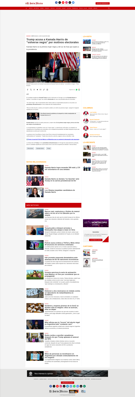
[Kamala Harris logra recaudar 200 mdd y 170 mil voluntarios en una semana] (35, 169)
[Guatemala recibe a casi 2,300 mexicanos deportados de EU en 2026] (87, 154)
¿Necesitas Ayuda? (67, 382)
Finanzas (47, 8)
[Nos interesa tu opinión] (67, 373)
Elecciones (30, 148)
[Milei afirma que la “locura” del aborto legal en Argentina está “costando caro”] (35, 325)
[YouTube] (63, 2)
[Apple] (81, 386)
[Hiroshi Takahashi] (86, 121)
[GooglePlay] (84, 386)
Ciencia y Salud (83, 8)
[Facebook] (56, 2)
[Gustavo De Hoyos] (86, 135)
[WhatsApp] (34, 90)
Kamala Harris (40, 148)
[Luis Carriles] (86, 113)
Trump (48, 148)
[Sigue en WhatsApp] (76, 90)
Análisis (52, 8)
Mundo (42, 8)
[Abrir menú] (26, 8)
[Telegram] (37, 90)
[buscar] (109, 8)
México (31, 8)
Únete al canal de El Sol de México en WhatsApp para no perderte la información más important (53, 139)
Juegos (95, 8)
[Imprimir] (47, 90)
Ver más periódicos (102, 3)
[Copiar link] (44, 90)
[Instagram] (66, 2)
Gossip (64, 8)
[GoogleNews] (77, 386)
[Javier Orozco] (86, 128)
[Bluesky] (73, 2)
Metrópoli (36, 8)
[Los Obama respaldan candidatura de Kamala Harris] (35, 192)
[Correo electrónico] (40, 90)
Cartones (58, 8)
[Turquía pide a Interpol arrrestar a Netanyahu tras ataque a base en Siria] (35, 232)
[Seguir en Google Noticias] (79, 90)
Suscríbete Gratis (95, 240)
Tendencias (75, 8)
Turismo (90, 8)
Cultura (69, 8)
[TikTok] (70, 2)
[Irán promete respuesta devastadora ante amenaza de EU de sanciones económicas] (35, 261)
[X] (59, 2)
